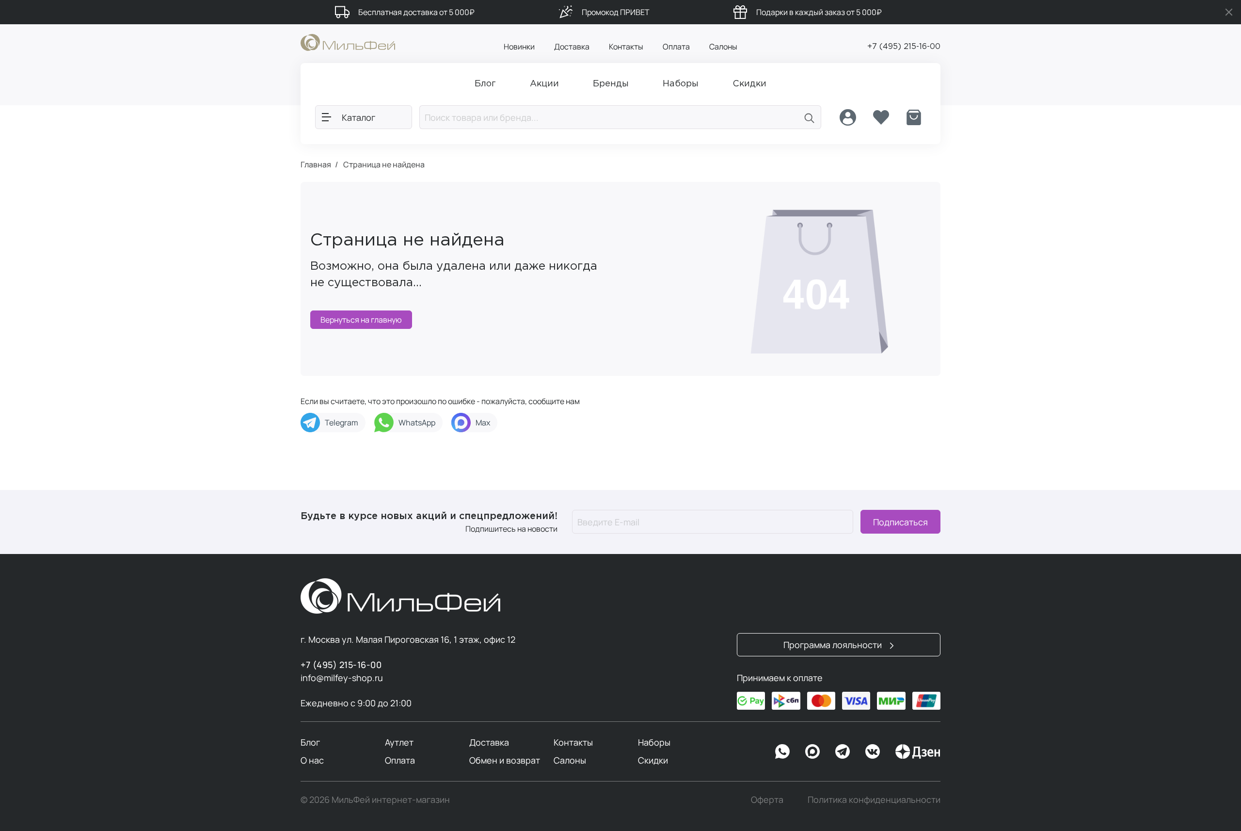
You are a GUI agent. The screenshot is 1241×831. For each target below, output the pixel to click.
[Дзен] (918, 751)
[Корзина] (914, 117)
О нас (312, 760)
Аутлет (399, 742)
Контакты (626, 46)
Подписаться (900, 522)
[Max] (812, 751)
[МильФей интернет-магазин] (348, 41)
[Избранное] (881, 117)
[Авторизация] (848, 117)
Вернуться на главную (361, 319)
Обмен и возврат (504, 760)
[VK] (873, 751)
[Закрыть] (1229, 12)
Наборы (654, 742)
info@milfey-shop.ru (342, 678)
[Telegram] (842, 751)
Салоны (723, 46)
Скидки (653, 760)
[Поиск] (809, 117)
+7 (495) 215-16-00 (903, 46)
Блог (310, 742)
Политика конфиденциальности (874, 799)
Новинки (519, 46)
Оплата (676, 46)
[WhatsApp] (782, 751)
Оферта (767, 799)
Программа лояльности (833, 645)
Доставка (571, 46)
